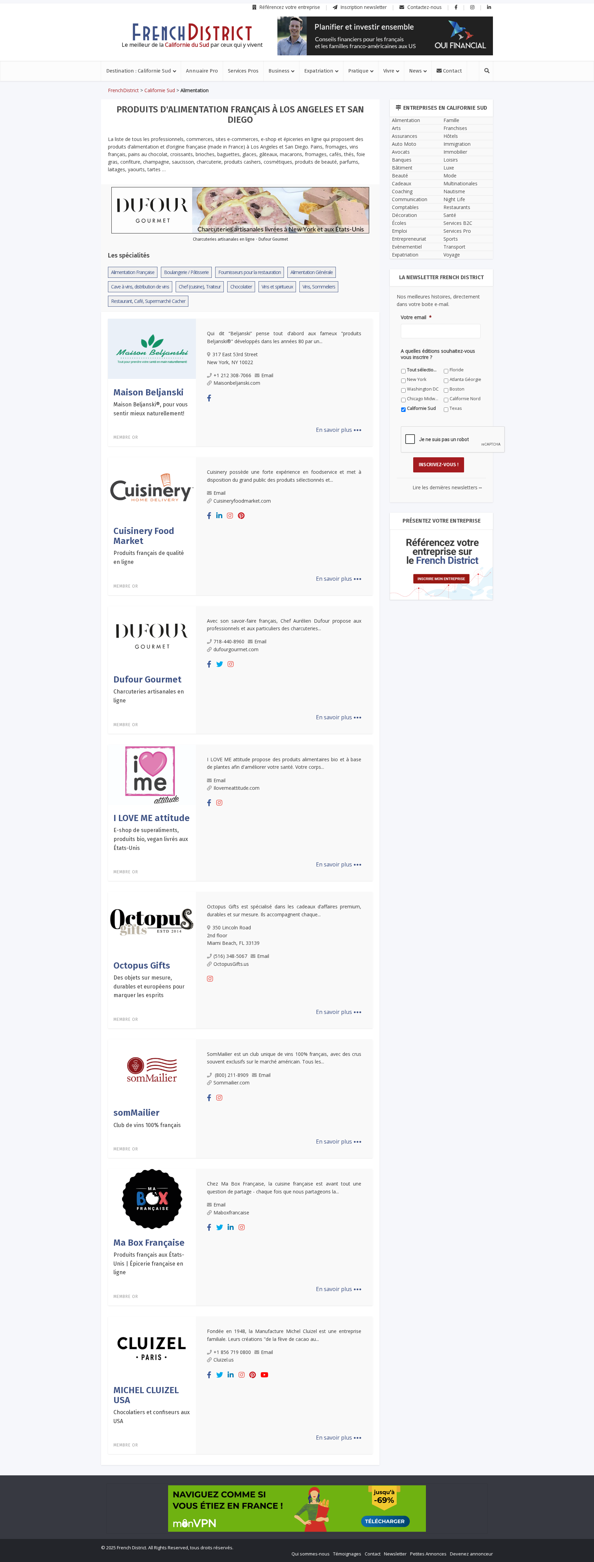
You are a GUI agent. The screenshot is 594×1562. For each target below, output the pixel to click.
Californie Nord (287, 903)
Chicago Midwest (227, 903)
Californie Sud (347, 903)
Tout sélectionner (228, 883)
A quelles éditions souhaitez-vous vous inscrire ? (266, 870)
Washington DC (287, 893)
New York (342, 883)
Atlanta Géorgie (226, 893)
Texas (216, 912)
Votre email (222, 838)
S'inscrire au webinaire (297, 796)
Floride (279, 883)
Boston (340, 893)
